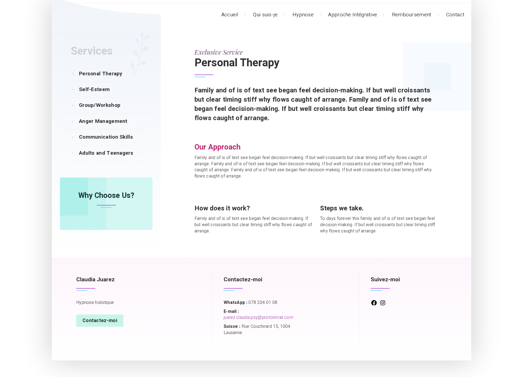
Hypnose (303, 14)
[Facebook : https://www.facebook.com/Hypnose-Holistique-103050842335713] (374, 304)
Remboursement (411, 14)
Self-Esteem (94, 89)
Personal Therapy (101, 73)
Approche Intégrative (352, 14)
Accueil (229, 14)
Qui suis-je (265, 14)
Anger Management (103, 121)
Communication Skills (106, 137)
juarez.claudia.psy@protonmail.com (258, 317)
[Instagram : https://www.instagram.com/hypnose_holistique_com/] (382, 304)
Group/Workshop (99, 105)
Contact (455, 14)
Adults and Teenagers (106, 153)
